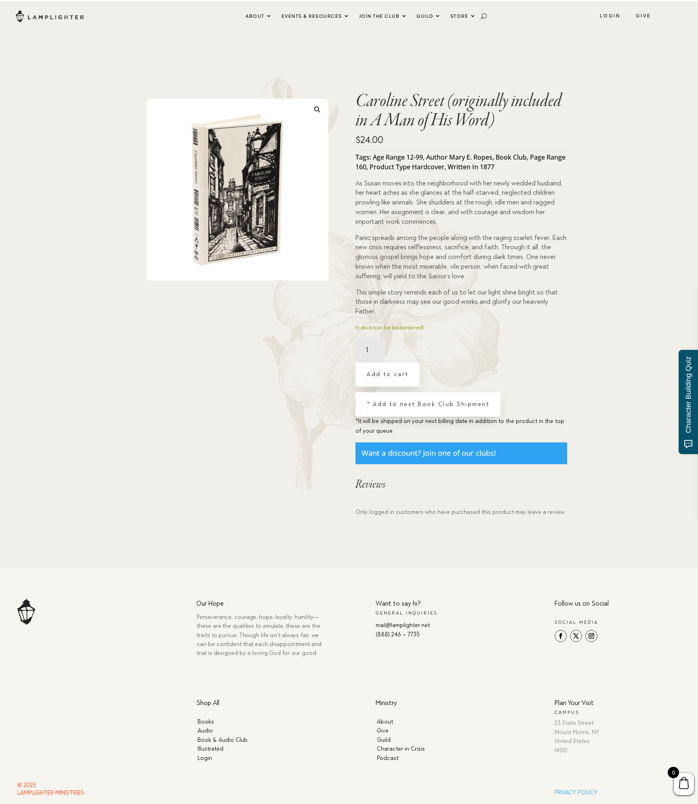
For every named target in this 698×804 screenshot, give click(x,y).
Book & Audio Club (223, 740)
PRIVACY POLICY (576, 792)
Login (610, 15)
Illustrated (210, 748)
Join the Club (379, 16)
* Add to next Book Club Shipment (428, 404)
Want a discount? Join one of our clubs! (429, 453)
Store (459, 16)
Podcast (387, 758)
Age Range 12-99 (398, 157)
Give (643, 15)
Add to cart (387, 374)
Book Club (511, 157)
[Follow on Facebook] (561, 636)
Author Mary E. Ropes (459, 157)
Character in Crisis (401, 748)
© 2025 (26, 785)
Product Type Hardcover (407, 166)
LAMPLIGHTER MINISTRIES (50, 792)
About (255, 16)
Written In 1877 (471, 166)
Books (206, 721)
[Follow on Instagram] (591, 636)
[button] (317, 109)
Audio (205, 730)
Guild (424, 16)
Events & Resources (312, 16)
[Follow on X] (576, 636)
